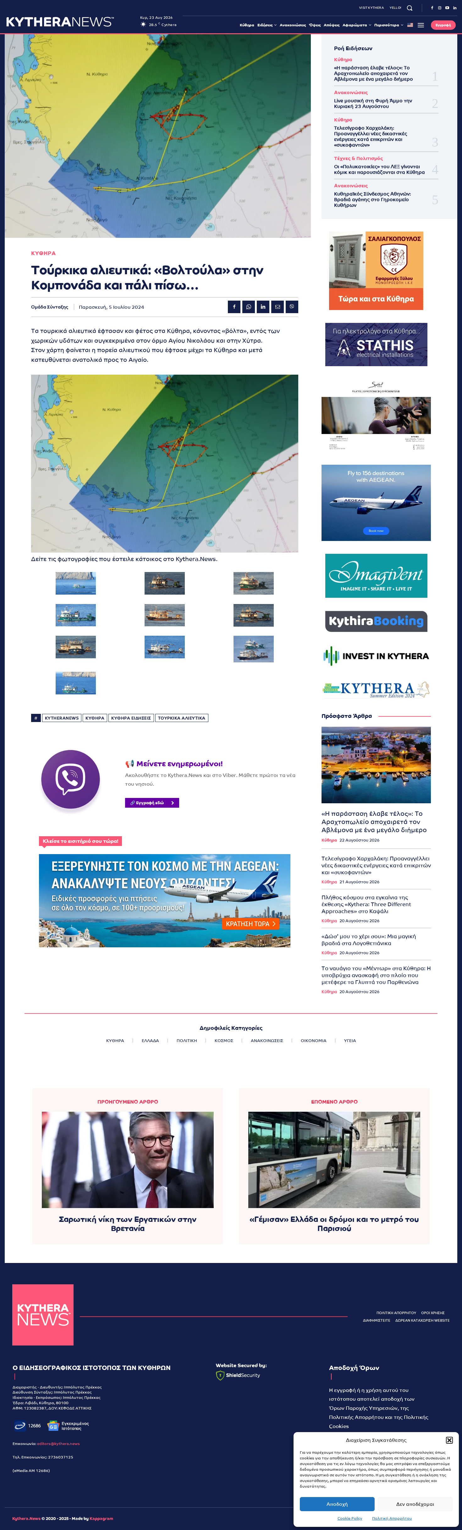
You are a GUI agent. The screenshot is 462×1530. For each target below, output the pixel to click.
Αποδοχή (337, 1504)
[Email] (277, 307)
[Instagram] (439, 8)
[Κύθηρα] (43, 1314)
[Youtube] (447, 8)
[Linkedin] (455, 8)
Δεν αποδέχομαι (415, 1504)
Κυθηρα (43, 253)
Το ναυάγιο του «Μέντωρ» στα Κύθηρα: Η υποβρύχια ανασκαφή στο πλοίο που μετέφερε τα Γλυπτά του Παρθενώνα (376, 975)
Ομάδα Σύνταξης (49, 306)
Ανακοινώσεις (351, 92)
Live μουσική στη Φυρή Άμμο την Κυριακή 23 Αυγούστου (373, 103)
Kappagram (101, 1518)
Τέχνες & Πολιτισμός (358, 158)
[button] (449, 1440)
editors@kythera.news (58, 1444)
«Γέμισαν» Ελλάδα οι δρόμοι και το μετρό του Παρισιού (334, 1224)
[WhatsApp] (248, 307)
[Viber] (292, 307)
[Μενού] (421, 25)
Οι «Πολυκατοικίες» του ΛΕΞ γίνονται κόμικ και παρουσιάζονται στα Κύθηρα (379, 169)
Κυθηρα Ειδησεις (131, 718)
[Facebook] (432, 8)
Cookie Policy (350, 1518)
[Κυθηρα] (71, 22)
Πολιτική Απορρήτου (392, 1518)
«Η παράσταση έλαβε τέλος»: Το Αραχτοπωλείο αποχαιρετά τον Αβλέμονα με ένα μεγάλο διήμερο (373, 73)
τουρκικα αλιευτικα (182, 718)
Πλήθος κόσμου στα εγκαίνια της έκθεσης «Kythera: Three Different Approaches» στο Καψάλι (366, 904)
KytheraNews (62, 718)
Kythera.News (26, 1518)
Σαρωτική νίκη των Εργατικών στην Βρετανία (127, 1224)
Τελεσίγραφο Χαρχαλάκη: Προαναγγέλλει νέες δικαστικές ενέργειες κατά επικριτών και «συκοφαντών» (370, 136)
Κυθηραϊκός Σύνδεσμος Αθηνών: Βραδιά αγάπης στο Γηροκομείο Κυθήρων (372, 199)
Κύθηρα (343, 59)
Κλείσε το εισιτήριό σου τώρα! (80, 841)
